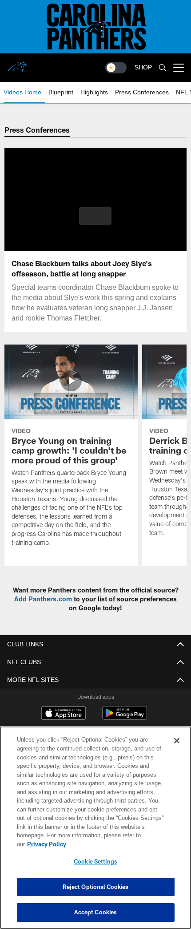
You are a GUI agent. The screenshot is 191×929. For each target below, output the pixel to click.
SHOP (143, 67)
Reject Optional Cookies (96, 886)
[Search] (162, 68)
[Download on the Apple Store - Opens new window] (63, 714)
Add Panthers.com (43, 599)
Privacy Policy (115, 844)
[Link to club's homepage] (17, 64)
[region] (95, 832)
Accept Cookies (95, 912)
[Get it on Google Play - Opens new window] (124, 717)
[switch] (116, 67)
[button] (95, 216)
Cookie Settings (95, 861)
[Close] (177, 749)
